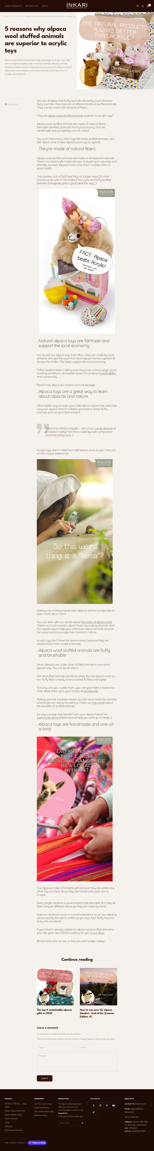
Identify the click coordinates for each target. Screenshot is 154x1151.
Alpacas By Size (11, 1118)
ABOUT (45, 6)
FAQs (7, 1122)
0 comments (13, 104)
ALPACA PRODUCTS (13, 6)
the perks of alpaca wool (96, 622)
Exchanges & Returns (13, 1130)
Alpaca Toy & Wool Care (15, 1111)
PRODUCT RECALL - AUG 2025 (15, 1105)
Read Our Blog (40, 1115)
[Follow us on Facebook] (93, 1105)
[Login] (143, 6)
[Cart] (148, 6)
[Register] (82, 1123)
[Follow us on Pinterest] (107, 1105)
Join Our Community (42, 1104)
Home (7, 16)
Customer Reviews (41, 1107)
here (91, 385)
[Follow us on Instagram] (100, 1105)
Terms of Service (102, 1039)
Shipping (8, 1126)
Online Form (140, 1104)
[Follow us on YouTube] (113, 1105)
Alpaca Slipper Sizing (13, 1114)
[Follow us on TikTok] (93, 1112)
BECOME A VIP (32, 6)
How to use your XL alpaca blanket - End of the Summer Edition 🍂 (97, 1013)
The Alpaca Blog (17, 16)
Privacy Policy (86, 1039)
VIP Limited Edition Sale (43, 1111)
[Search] (138, 6)
